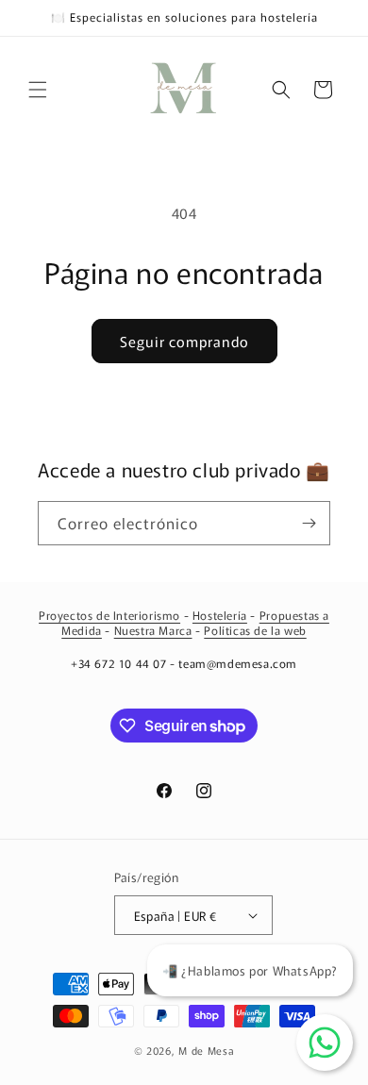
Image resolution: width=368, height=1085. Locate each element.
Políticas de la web (255, 630)
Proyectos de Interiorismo (109, 615)
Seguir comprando (184, 341)
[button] (38, 89)
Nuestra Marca (153, 630)
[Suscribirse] (308, 523)
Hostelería (219, 615)
